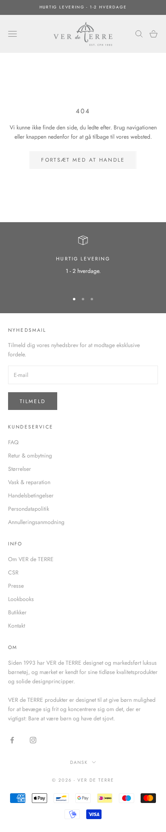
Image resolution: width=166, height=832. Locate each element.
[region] (83, 260)
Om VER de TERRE (31, 559)
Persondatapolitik (28, 509)
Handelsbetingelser (31, 495)
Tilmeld (33, 401)
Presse (16, 586)
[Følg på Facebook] (12, 740)
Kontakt (16, 626)
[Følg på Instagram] (33, 740)
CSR (13, 572)
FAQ (13, 442)
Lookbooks (21, 599)
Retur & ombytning (30, 455)
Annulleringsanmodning (36, 522)
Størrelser (19, 469)
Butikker (17, 612)
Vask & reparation (29, 482)
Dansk (79, 762)
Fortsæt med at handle (82, 160)
